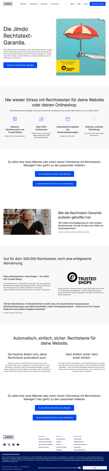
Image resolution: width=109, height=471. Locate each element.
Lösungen (44, 4)
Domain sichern (44, 447)
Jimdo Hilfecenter (79, 450)
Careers (58, 442)
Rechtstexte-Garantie (46, 444)
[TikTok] (13, 444)
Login (86, 4)
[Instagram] (9, 444)
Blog (72, 4)
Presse (58, 444)
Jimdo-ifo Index (61, 447)
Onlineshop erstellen (45, 442)
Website (23, 4)
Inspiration (77, 447)
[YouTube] (18, 444)
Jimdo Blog (77, 439)
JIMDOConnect (79, 442)
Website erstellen (44, 439)
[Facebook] (4, 444)
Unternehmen (60, 439)
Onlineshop (33, 4)
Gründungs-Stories (80, 444)
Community (55, 4)
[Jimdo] (7, 3)
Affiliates (59, 450)
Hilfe (78, 4)
